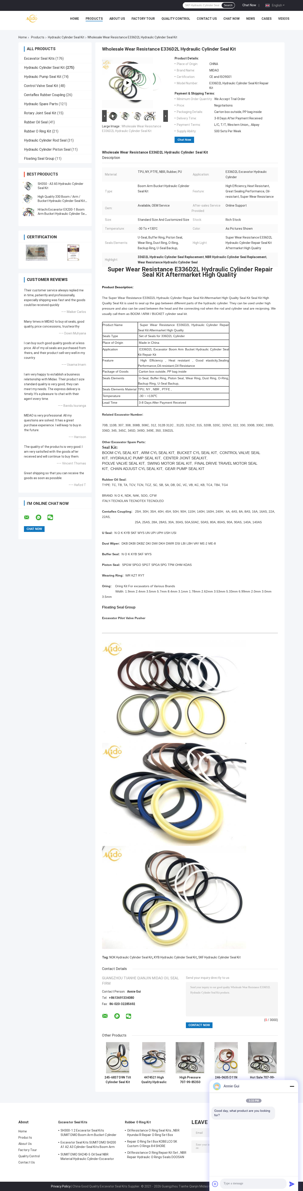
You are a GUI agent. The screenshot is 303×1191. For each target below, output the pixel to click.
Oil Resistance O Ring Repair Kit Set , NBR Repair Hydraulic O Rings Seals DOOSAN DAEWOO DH (156, 1155)
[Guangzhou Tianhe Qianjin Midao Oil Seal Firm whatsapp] (41, 517)
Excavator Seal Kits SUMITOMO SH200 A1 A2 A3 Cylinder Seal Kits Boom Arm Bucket (88, 1145)
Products (94, 18)
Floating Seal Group (39, 158)
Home (74, 18)
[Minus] (292, 1086)
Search (228, 5)
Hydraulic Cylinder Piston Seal (47, 149)
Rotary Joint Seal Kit (40, 113)
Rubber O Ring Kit (37, 131)
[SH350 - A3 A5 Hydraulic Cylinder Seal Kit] (28, 186)
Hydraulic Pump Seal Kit (42, 77)
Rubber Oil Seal (36, 122)
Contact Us (207, 18)
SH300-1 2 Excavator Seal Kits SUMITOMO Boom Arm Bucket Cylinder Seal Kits (88, 1133)
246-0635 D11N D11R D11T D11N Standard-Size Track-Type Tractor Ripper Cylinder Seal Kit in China (226, 1080)
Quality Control (175, 18)
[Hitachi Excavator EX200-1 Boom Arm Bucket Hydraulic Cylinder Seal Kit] (28, 211)
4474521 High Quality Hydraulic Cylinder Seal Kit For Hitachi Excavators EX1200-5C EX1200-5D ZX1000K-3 (154, 1080)
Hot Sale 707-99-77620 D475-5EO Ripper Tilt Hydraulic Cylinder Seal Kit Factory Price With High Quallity (262, 1080)
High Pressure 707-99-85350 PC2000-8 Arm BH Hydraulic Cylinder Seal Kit (190, 1080)
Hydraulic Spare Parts (41, 104)
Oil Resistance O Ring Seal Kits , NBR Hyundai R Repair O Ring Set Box (153, 1133)
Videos (283, 18)
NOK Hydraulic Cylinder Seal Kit (130, 957)
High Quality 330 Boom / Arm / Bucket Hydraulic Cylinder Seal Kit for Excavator (61, 201)
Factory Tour (143, 18)
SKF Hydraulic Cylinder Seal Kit (219, 957)
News (250, 18)
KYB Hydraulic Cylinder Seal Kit (175, 957)
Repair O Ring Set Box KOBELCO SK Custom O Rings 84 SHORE (152, 1144)
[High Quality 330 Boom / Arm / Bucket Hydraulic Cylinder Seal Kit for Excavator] (28, 199)
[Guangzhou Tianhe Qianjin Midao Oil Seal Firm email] (29, 517)
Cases (267, 18)
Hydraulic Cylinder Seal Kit (66, 37)
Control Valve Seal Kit (41, 86)
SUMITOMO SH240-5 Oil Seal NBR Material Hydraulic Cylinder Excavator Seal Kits (87, 1157)
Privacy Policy (61, 1186)
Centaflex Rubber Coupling (44, 95)
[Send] (291, 1184)
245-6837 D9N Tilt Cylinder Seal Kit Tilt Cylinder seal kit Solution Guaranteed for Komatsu (117, 1080)
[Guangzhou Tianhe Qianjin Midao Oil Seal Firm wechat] (53, 517)
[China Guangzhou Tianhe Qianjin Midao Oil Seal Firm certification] (36, 253)
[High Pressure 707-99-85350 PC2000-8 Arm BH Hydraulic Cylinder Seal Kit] (190, 1057)
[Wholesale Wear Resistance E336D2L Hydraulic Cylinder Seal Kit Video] (127, 82)
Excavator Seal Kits (39, 58)
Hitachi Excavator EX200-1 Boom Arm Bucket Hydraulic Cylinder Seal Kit (62, 214)
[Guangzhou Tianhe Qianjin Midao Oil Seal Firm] (31, 19)
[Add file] (215, 1184)
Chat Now (249, 5)
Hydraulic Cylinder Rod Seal (45, 140)
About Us (117, 18)
